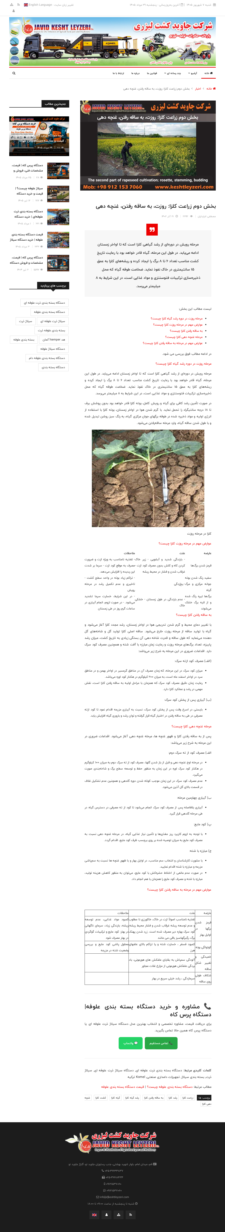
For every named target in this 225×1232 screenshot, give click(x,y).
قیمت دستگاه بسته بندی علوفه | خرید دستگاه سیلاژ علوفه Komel (26, 240)
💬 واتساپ (130, 1043)
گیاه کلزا (115, 1097)
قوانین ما (152, 73)
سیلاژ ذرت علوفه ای (52, 321)
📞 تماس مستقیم (161, 1043)
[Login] (14, 11)
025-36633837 (114, 1170)
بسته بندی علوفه (23, 339)
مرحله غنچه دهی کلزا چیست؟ (184, 337)
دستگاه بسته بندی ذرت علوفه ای (44, 302)
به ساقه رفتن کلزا (153, 1097)
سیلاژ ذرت (25, 321)
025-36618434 (114, 1177)
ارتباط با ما (118, 73)
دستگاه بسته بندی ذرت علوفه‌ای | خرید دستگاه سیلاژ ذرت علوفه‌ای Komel (26, 217)
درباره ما (135, 73)
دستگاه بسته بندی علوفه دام (47, 358)
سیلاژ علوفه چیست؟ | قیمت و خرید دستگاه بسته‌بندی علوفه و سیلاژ (28, 194)
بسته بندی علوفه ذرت (51, 330)
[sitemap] (11, 4)
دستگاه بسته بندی (53, 367)
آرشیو (193, 73)
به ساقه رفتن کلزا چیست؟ (186, 330)
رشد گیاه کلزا (132, 1097)
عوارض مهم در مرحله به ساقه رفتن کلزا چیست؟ (173, 343)
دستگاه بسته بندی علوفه (49, 312)
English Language (40, 4)
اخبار (198, 88)
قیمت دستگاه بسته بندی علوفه (122, 1087)
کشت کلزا (100, 1097)
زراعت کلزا (187, 1097)
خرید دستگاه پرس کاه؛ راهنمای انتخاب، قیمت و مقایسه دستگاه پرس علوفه (39, 138)
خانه (207, 73)
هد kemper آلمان (54, 339)
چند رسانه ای (173, 73)
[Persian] (94, 1214)
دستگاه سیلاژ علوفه (52, 348)
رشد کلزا (173, 1097)
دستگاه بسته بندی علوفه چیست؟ (169, 1087)
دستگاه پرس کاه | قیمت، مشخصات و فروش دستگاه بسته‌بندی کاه (26, 263)
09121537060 (113, 1184)
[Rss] (18, 4)
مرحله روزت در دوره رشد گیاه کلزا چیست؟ (177, 318)
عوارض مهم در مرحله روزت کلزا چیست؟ (178, 324)
